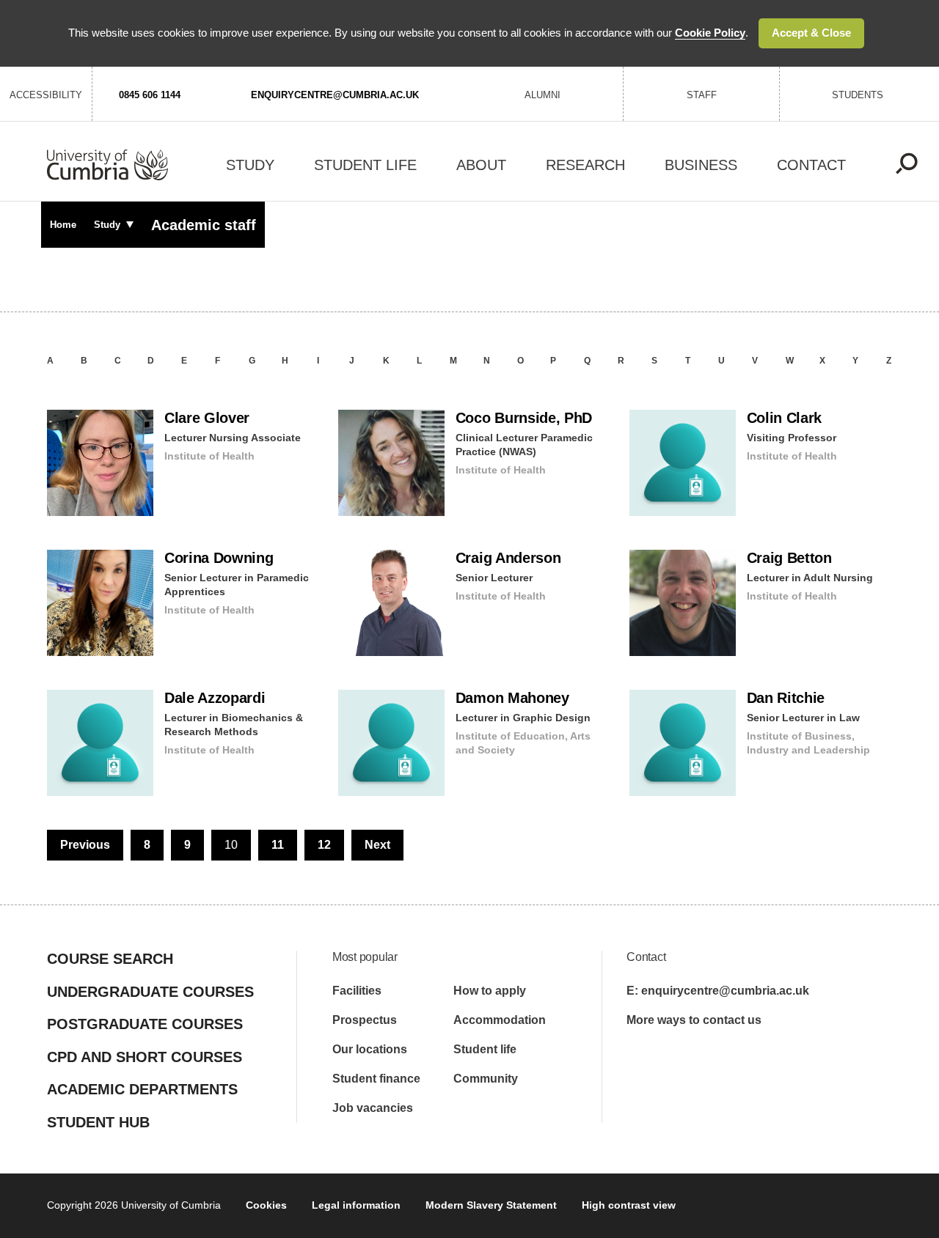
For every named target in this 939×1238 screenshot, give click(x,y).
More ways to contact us (693, 1020)
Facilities (356, 990)
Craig (508, 558)
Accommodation (499, 1020)
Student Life (365, 165)
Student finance (376, 1078)
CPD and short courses (144, 1057)
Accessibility (46, 94)
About (481, 165)
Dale (215, 698)
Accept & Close (811, 32)
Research (585, 165)
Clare (206, 418)
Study (250, 165)
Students (857, 94)
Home (63, 224)
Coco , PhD (524, 418)
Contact (811, 165)
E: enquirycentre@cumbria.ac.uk (717, 990)
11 (277, 845)
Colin (784, 418)
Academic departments (142, 1089)
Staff (702, 94)
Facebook (635, 1061)
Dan (786, 698)
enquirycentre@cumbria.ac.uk (335, 94)
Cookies (266, 1205)
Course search (110, 959)
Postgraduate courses (145, 1024)
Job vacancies (372, 1108)
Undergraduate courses (150, 992)
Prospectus (364, 1020)
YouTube (678, 1061)
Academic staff (203, 225)
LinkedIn (765, 1061)
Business (701, 165)
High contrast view (629, 1205)
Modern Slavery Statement (491, 1205)
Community (485, 1078)
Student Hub (98, 1122)
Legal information (356, 1205)
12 (324, 845)
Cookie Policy (710, 32)
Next (377, 845)
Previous (85, 845)
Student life (484, 1049)
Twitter (722, 1061)
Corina (219, 558)
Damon (512, 698)
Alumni (542, 94)
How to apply (489, 990)
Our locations (369, 1049)
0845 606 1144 (149, 94)
